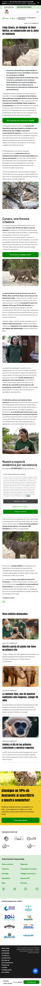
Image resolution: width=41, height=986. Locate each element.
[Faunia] (28, 917)
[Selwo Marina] (9, 908)
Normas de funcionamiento (7, 961)
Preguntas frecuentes (28, 869)
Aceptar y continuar (20, 511)
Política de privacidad (5, 952)
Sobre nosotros (7, 864)
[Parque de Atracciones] (28, 926)
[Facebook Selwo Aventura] (25, 889)
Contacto (5, 869)
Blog (3, 883)
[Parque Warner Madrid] (9, 926)
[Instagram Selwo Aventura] (14, 889)
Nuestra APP (25, 878)
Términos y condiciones (6, 956)
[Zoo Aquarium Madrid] (9, 917)
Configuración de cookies (7, 971)
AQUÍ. (28, 496)
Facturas (23, 883)
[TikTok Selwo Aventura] (3, 889)
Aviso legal (5, 948)
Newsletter (6, 878)
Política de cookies (5, 966)
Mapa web (24, 864)
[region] (20, 493)
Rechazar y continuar (20, 501)
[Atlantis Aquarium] (9, 935)
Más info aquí (32, 3)
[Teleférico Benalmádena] (28, 908)
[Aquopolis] (28, 935)
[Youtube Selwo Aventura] (37, 889)
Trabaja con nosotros (28, 873)
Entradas (5, 873)
